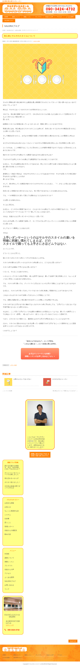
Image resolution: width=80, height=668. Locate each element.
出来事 (7, 518)
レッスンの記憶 (7, 390)
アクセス (8, 573)
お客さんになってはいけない (22, 379)
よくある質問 (9, 577)
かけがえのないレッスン (59, 379)
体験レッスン (9, 562)
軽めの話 (8, 534)
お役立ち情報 (36, 41)
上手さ (12, 365)
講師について (9, 558)
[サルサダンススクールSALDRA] (17, 11)
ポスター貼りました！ (12, 482)
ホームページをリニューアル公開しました (12, 473)
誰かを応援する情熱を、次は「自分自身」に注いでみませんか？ (12, 467)
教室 (15, 365)
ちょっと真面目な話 (12, 511)
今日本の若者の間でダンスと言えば (12, 487)
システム (8, 515)
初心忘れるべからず (12, 478)
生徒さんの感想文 (11, 530)
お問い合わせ (9, 585)
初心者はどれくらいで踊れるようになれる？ (65, 390)
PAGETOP (73, 641)
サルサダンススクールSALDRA (38, 664)
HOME (7, 554)
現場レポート (9, 526)
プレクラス (8, 565)
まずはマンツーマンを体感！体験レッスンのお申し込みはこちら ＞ (40, 355)
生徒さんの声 (9, 569)
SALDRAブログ (10, 581)
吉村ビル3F (10, 625)
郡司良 (31, 441)
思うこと (8, 522)
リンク (7, 589)
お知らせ (8, 507)
